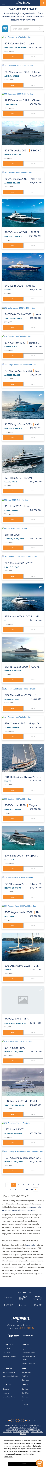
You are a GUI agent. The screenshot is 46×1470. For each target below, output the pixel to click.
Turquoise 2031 (22, 150)
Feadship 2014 (21, 1101)
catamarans (12, 1210)
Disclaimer (23, 1430)
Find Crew (25, 1376)
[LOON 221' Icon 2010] (23, 459)
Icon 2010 (18, 477)
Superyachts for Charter (10, 1376)
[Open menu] (3, 3)
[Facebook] (15, 1420)
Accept (23, 1464)
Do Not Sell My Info (21, 1432)
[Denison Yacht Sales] (21, 1319)
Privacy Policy (35, 1426)
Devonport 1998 (22, 100)
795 (31, 1189)
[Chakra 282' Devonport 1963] (23, 65)
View (12, 56)
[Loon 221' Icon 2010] (23, 499)
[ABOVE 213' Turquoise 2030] (23, 649)
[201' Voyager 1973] (23, 1041)
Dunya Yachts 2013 (23, 370)
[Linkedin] (25, 1420)
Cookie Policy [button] (24, 1451)
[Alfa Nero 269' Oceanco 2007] (23, 172)
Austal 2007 (14, 1129)
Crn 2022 (16, 1019)
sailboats (21, 1210)
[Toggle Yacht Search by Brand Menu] (43, 3)
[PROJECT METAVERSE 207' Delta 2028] (23, 838)
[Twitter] (35, 1420)
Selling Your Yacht (9, 1397)
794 (26, 1189)
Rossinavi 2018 (22, 883)
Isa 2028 (12, 534)
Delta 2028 (23, 855)
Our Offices (25, 1393)
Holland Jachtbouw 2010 (23, 776)
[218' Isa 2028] (23, 528)
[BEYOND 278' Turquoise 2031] (23, 133)
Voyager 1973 (15, 1047)
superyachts (31, 1207)
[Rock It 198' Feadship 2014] (23, 1082)
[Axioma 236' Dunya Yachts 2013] (23, 364)
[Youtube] (10, 1420)
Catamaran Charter (28, 1353)
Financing (6, 1389)
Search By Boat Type (9, 1357)
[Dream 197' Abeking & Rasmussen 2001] (23, 1151)
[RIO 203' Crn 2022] (23, 1000)
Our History (25, 1389)
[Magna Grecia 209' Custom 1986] (23, 798)
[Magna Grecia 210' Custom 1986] (23, 717)
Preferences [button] (8, 1457)
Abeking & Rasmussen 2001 (23, 1157)
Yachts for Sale (7, 1349)
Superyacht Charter (28, 1349)
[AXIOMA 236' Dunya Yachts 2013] (23, 405)
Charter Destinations (28, 1363)
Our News (25, 1397)
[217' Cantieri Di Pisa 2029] (23, 556)
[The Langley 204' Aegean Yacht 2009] (23, 905)
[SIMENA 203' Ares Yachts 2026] (23, 947)
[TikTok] (30, 1420)
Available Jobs (26, 1372)
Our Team (25, 1401)
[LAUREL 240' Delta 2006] (23, 267)
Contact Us (25, 1405)
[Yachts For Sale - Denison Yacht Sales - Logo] (22, 3)
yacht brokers (31, 1245)
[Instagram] (20, 1420)
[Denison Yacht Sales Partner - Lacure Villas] (8, 1305)
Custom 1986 (23, 723)
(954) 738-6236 (27, 1328)
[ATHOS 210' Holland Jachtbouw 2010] (23, 758)
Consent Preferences (17, 1428)
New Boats (6, 1353)
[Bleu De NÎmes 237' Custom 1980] (23, 336)
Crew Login (25, 1380)
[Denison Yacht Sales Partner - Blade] (23, 1305)
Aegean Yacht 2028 (23, 616)
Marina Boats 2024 (23, 695)
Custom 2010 (19, 43)
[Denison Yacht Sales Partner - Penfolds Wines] (23, 1297)
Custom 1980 (23, 342)
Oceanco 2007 (22, 178)
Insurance (6, 1393)
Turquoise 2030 (21, 666)
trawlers (31, 1210)
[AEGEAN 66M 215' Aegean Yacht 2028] (23, 597)
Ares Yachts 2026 (23, 965)
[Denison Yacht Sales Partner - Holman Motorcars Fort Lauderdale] (37, 1297)
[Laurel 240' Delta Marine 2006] (23, 307)
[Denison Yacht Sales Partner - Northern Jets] (8, 1297)
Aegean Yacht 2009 (23, 912)
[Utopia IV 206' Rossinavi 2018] (23, 877)
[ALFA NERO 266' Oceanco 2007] (23, 213)
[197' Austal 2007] (23, 1123)
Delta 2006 (19, 285)
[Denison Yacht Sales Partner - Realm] (37, 1305)
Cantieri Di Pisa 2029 (18, 562)
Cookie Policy (12, 1430)
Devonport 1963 (22, 71)
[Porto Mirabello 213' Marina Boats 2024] (23, 688)
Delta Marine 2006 (23, 314)
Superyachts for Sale (9, 1372)
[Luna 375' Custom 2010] (23, 37)
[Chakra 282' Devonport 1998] (23, 93)
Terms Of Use (32, 1428)
